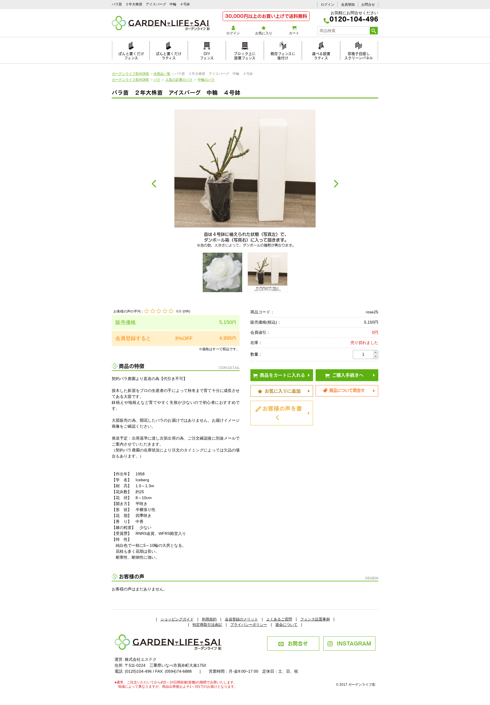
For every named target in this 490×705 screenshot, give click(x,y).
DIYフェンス (207, 54)
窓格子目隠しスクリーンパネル (358, 54)
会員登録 (348, 5)
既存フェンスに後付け (283, 54)
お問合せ (368, 5)
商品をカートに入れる (282, 374)
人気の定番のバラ (179, 80)
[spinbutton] (363, 354)
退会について (286, 624)
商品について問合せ (347, 390)
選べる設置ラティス (321, 54)
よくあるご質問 (279, 619)
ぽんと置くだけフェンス (131, 54)
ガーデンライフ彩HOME (130, 74)
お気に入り (263, 33)
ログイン (327, 5)
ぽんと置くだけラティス (168, 54)
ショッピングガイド (177, 619)
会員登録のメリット (241, 619)
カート (294, 33)
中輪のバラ (206, 80)
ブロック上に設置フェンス (245, 54)
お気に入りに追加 (283, 390)
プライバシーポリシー (248, 624)
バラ (156, 80)
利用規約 (209, 619)
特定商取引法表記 (207, 624)
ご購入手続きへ (348, 374)
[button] (375, 352)
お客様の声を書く (282, 412)
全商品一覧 (161, 74)
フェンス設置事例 (315, 619)
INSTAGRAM (354, 643)
